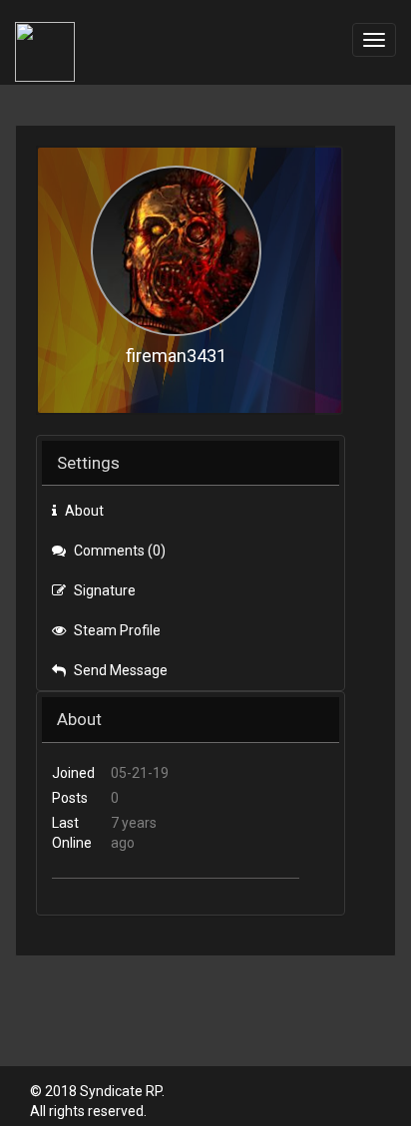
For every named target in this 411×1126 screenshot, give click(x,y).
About (83, 511)
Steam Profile (116, 630)
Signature (103, 590)
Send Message (119, 670)
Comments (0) (118, 551)
